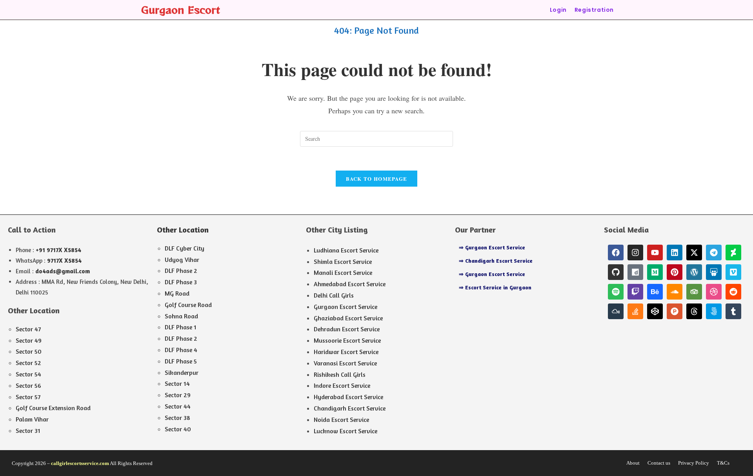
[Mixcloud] (616, 311)
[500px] (714, 311)
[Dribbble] (714, 292)
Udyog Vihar (182, 259)
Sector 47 (28, 329)
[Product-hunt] (674, 311)
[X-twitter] (694, 252)
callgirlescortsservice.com (80, 463)
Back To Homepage (376, 178)
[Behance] (655, 292)
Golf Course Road (188, 305)
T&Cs (723, 463)
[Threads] (694, 311)
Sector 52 (28, 363)
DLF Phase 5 (181, 361)
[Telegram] (714, 252)
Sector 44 (178, 406)
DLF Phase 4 (181, 350)
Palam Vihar (32, 419)
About (633, 463)
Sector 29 (178, 395)
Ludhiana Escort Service (346, 250)
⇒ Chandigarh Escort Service (496, 260)
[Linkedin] (674, 252)
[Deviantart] (733, 252)
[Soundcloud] (674, 292)
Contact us (659, 463)
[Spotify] (616, 292)
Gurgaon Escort (180, 9)
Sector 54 (28, 374)
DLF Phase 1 (180, 327)
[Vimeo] (733, 272)
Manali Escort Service (343, 272)
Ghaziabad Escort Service (348, 318)
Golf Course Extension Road (53, 408)
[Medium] (655, 272)
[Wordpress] (694, 272)
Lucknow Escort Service (345, 431)
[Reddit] (733, 292)
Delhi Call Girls (334, 295)
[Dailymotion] (635, 272)
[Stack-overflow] (635, 311)
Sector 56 (28, 385)
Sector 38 (177, 417)
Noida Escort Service (341, 419)
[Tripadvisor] (694, 292)
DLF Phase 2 (181, 270)
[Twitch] (635, 292)
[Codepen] (655, 311)
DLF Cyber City (184, 248)
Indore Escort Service (342, 385)
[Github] (616, 272)
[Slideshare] (714, 272)
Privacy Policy (693, 463)
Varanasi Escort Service (345, 363)
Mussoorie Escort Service (347, 340)
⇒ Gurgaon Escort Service (492, 247)
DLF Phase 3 (181, 282)
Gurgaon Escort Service (345, 307)
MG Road (177, 293)
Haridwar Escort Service (346, 352)
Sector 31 (28, 430)
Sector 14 (177, 383)
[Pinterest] (674, 272)
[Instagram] (635, 252)
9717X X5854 (64, 260)
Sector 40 (178, 429)
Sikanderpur (181, 372)
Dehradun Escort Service (347, 329)
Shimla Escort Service (343, 261)
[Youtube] (655, 252)
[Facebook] (616, 252)
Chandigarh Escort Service (350, 408)
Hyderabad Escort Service (348, 397)
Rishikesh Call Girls (340, 374)
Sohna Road (181, 316)
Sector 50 (29, 351)
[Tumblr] (733, 311)
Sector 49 (29, 340)
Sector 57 (28, 397)
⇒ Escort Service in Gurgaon (495, 287)
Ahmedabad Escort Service (350, 284)
